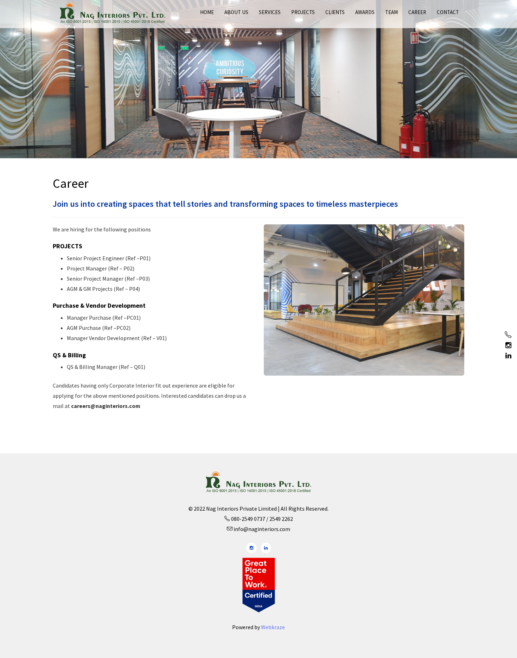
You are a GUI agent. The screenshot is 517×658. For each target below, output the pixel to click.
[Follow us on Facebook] (508, 334)
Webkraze (273, 627)
